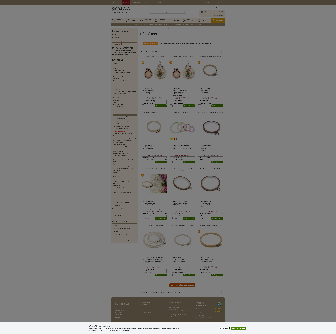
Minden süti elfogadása (238, 328)
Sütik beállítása (224, 328)
